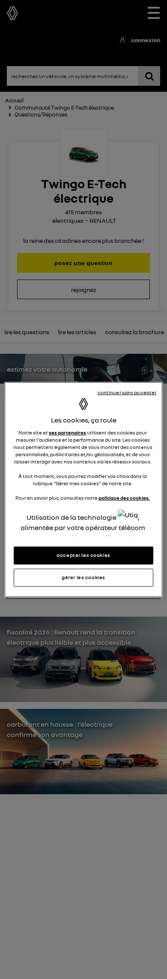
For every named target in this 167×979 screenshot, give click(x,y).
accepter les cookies (83, 555)
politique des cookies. (124, 498)
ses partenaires (67, 433)
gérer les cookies (83, 577)
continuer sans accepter (127, 393)
